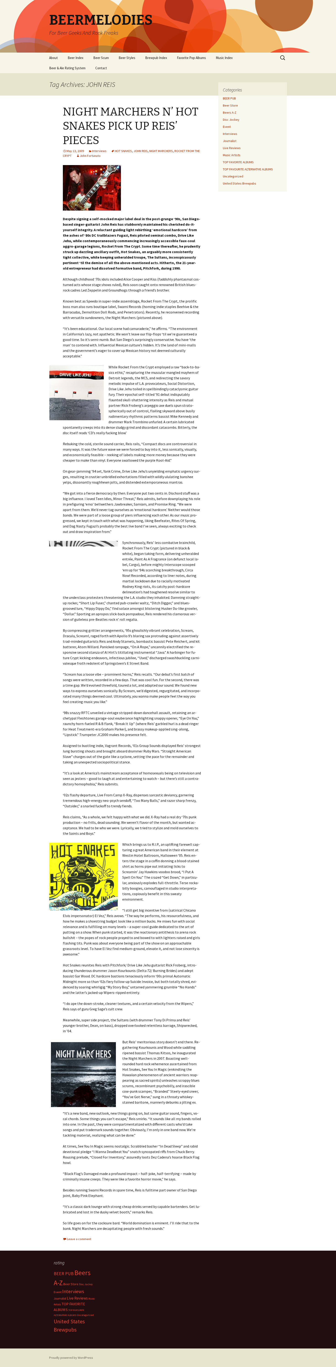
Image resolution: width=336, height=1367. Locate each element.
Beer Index (75, 58)
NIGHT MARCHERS (161, 151)
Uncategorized (233, 176)
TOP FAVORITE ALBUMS (238, 162)
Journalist (229, 141)
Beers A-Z (229, 112)
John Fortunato (90, 156)
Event (227, 127)
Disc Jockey (231, 120)
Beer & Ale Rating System (67, 68)
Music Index (224, 58)
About (53, 58)
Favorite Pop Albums (191, 58)
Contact (101, 68)
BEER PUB (229, 98)
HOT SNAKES (123, 151)
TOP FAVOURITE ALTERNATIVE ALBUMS (248, 169)
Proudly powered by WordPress (71, 1358)
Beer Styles (127, 58)
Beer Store (230, 105)
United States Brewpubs (239, 183)
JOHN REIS (140, 151)
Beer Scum (101, 58)
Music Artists (231, 155)
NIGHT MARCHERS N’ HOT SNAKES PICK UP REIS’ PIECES (130, 126)
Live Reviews (232, 148)
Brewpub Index (156, 58)
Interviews (99, 151)
